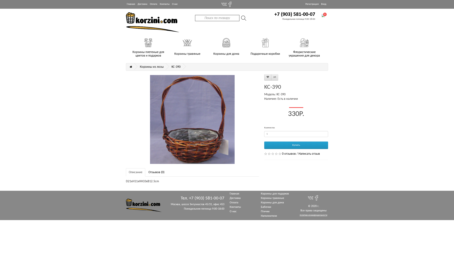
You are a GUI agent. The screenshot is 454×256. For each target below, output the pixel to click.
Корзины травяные (272, 198)
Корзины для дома (272, 202)
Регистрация (312, 4)
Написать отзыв (309, 154)
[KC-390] (192, 119)
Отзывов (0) (156, 172)
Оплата (153, 4)
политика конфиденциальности (313, 215)
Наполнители (269, 216)
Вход (323, 4)
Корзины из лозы (152, 67)
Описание (135, 172)
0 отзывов (289, 154)
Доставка (142, 4)
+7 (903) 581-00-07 (294, 14)
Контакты (165, 4)
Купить (296, 145)
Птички (265, 211)
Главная (131, 4)
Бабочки (266, 207)
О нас (175, 4)
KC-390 (176, 67)
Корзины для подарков (275, 193)
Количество (269, 128)
